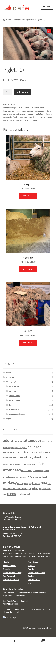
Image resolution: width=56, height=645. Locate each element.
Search (14, 641)
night (32, 483)
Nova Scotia (33, 562)
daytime (40, 457)
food (11, 477)
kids (30, 476)
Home (8, 19)
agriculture (17, 114)
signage (37, 488)
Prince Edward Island (36, 573)
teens (11, 493)
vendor (20, 494)
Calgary (41, 114)
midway (10, 482)
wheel (27, 494)
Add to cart (22, 92)
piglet (9, 120)
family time (18, 117)
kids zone (28, 117)
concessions (9, 457)
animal (26, 114)
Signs (8, 418)
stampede (33, 120)
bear (43, 441)
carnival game (9, 447)
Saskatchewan (34, 580)
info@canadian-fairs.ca (12, 517)
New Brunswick (9, 576)
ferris (40, 470)
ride (44, 483)
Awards (9, 372)
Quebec (31, 576)
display (6, 464)
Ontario (31, 569)
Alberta (6, 562)
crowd (22, 457)
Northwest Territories (11, 580)
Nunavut (31, 566)
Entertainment (37, 108)
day (30, 457)
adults (8, 440)
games (15, 477)
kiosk (44, 476)
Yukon (30, 583)
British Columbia (9, 566)
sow (26, 120)
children (35, 446)
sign (31, 488)
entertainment (16, 464)
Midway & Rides (15, 409)
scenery (23, 488)
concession (9, 452)
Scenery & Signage (17, 414)
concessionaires (41, 452)
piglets (16, 120)
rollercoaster (14, 489)
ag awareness (13, 111)
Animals (27, 108)
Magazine (10, 377)
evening (27, 464)
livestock (36, 117)
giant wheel (23, 477)
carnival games (21, 447)
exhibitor (35, 464)
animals (33, 114)
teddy (44, 489)
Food (11, 405)
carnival (49, 441)
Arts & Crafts (14, 395)
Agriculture (30, 19)
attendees (32, 440)
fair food (25, 471)
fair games (33, 471)
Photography (18, 19)
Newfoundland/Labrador (12, 573)
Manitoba (6, 569)
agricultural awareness (30, 111)
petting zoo (46, 117)
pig (4, 120)
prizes (37, 484)
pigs (21, 120)
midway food (22, 484)
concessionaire (24, 452)
